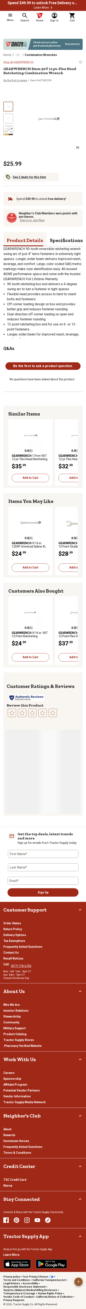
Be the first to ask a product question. (43, 366)
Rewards (9, 1135)
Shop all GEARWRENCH (18, 62)
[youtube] (37, 1220)
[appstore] (17, 1264)
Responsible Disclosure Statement (24, 1287)
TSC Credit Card (14, 1179)
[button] (51, 7)
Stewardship (12, 1016)
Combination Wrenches (41, 55)
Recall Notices (13, 958)
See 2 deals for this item (29, 177)
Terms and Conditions (16, 1280)
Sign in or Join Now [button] (32, 220)
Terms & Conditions (17, 1152)
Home (7, 55)
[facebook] (6, 1220)
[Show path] (17, 55)
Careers (9, 1073)
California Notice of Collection (54, 1297)
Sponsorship (12, 1078)
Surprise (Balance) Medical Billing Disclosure (30, 1290)
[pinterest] (16, 1220)
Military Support (14, 1028)
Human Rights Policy (50, 1293)
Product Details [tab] (25, 240)
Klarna (7, 1185)
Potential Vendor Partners (21, 1090)
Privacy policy (11, 1276)
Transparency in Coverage (19, 1293)
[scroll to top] (78, 1282)
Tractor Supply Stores (18, 1040)
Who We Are (11, 1004)
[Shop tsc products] (43, 44)
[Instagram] (27, 1220)
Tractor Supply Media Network (24, 1102)
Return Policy (12, 929)
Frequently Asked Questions (22, 946)
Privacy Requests (13, 1300)
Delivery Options (14, 935)
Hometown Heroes (16, 1141)
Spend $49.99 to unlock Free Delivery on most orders (43, 3)
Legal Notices (11, 1283)
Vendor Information (17, 1096)
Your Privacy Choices (35, 1276)
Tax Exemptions (14, 941)
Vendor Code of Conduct (18, 1297)
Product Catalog (15, 1034)
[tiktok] (48, 1220)
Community (11, 1022)
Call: (7, 964)
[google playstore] (51, 1264)
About (7, 1129)
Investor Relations (16, 1010)
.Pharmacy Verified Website (22, 1045)
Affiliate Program (15, 1084)
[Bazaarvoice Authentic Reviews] (27, 698)
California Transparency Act (49, 1280)
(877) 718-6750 (21, 966)
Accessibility (30, 1283)
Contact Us (11, 952)
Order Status (12, 923)
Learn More (41, 7)
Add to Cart (30, 477)
